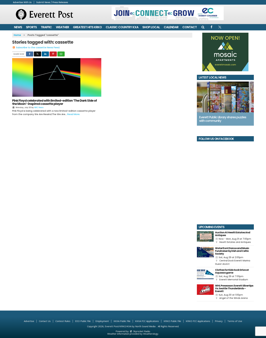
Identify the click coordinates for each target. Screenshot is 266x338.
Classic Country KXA (122, 27)
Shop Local (151, 27)
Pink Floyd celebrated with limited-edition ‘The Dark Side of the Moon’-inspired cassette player (54, 102)
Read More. (73, 114)
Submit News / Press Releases (52, 2)
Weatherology (150, 333)
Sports (31, 27)
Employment (102, 321)
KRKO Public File (172, 321)
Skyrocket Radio (141, 331)
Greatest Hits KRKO (87, 27)
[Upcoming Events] (205, 237)
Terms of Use (234, 321)
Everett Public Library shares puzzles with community (222, 119)
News (18, 27)
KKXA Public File (122, 321)
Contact (189, 27)
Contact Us (45, 321)
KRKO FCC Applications (198, 321)
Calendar (171, 27)
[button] (203, 27)
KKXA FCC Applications (147, 321)
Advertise (29, 321)
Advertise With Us (22, 2)
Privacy (219, 321)
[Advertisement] (168, 13)
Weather (62, 27)
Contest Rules (62, 321)
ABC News (39, 107)
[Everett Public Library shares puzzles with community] (225, 97)
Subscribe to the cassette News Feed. (38, 47)
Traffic (46, 27)
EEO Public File (83, 321)
